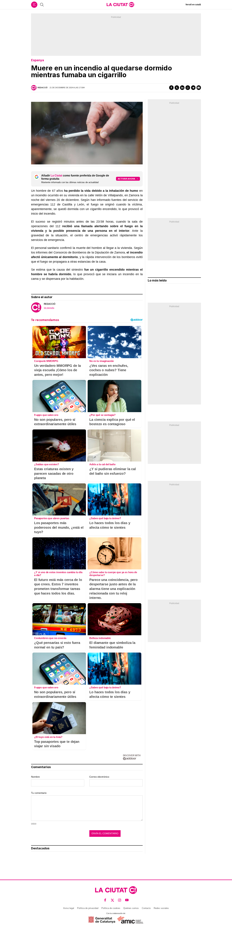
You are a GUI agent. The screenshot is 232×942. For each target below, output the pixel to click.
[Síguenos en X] (112, 900)
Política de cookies (110, 908)
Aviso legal (68, 908)
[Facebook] (171, 87)
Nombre (35, 776)
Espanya (37, 60)
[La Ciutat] (120, 4)
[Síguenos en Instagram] (119, 900)
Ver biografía (49, 308)
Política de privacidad (87, 908)
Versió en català (193, 4)
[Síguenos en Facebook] (105, 900)
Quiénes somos (131, 908)
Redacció (43, 88)
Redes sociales (161, 908)
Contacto (146, 908)
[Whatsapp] (187, 87)
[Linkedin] (182, 87)
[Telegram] (193, 87)
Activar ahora (126, 178)
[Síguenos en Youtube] (127, 900)
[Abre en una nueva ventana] (101, 920)
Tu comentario (39, 793)
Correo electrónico (99, 776)
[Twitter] (177, 87)
